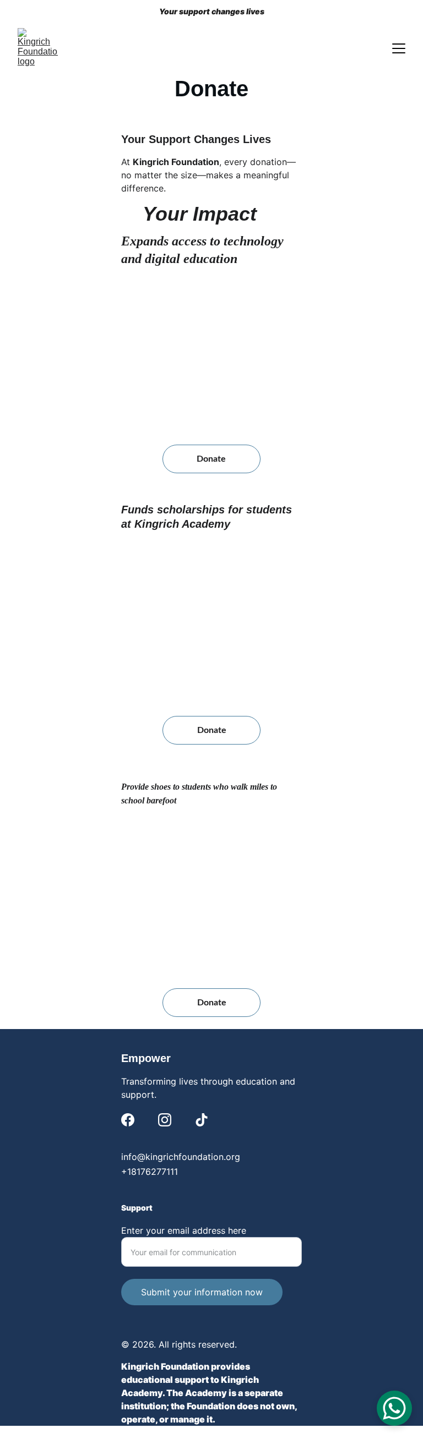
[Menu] (398, 48)
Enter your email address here (183, 1230)
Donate (211, 459)
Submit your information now (202, 1292)
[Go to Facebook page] (127, 1119)
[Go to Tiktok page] (201, 1119)
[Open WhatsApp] (394, 1408)
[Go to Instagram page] (164, 1119)
